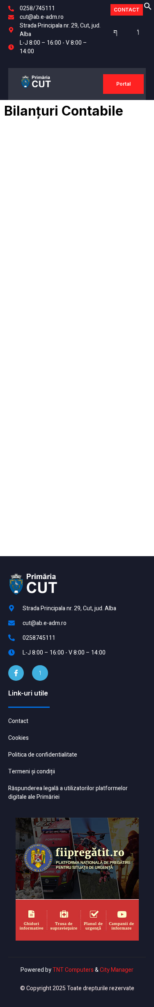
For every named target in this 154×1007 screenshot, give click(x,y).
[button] (148, 8)
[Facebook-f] (16, 673)
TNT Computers (73, 970)
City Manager (116, 970)
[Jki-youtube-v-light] (40, 673)
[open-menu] (94, 84)
